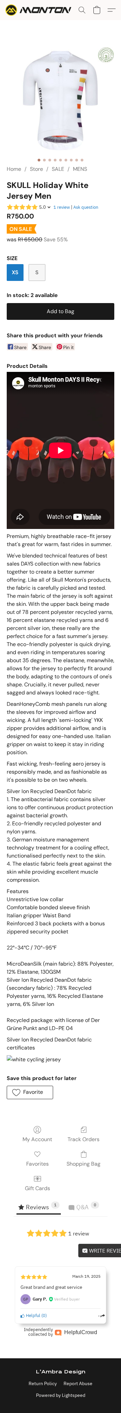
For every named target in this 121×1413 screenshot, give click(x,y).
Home (14, 169)
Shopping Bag (83, 1163)
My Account (37, 1139)
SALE (58, 169)
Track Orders (83, 1139)
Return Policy (43, 1383)
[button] (40, 10)
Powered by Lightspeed (60, 1395)
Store (36, 169)
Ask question (85, 207)
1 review (61, 207)
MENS (80, 169)
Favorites (37, 1163)
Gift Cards (37, 1188)
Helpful (32, 1315)
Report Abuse (78, 1383)
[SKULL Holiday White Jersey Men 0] (60, 100)
